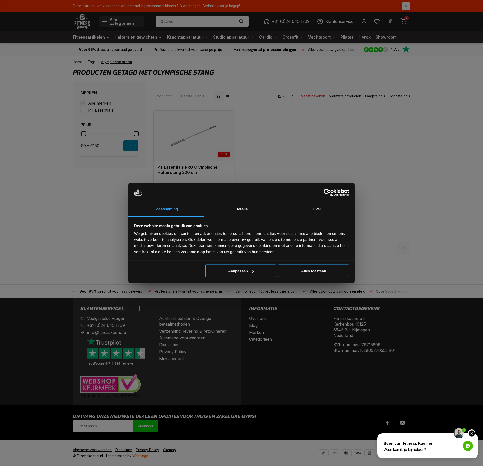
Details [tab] (241, 209)
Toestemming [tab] (166, 209)
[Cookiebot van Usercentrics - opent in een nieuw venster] (327, 192)
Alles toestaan (313, 271)
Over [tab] (317, 209)
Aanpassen (238, 271)
